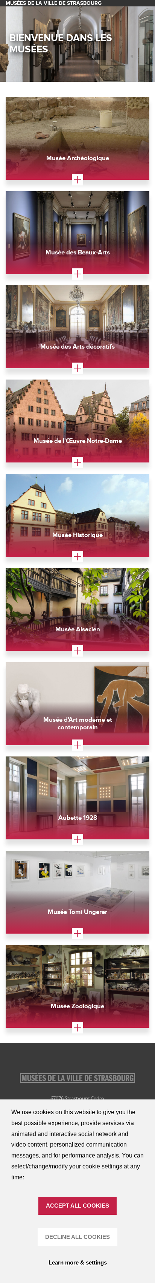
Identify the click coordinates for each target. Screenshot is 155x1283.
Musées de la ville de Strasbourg (54, 3)
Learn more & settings (78, 1262)
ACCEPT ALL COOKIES (77, 1205)
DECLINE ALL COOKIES (77, 1237)
